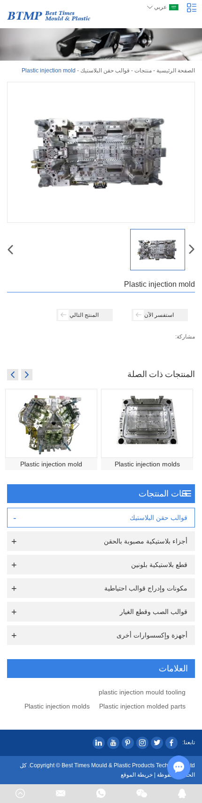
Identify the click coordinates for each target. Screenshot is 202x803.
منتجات (143, 70)
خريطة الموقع (137, 775)
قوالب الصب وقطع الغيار (153, 611)
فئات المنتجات (163, 493)
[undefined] (101, 152)
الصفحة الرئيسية (175, 70)
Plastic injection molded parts (142, 706)
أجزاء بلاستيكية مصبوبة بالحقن (145, 541)
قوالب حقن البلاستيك (105, 70)
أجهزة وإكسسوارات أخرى (152, 635)
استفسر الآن (159, 315)
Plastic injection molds (147, 464)
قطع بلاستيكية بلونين (159, 564)
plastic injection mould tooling (142, 692)
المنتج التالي (84, 315)
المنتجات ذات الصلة (161, 374)
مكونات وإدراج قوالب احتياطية (145, 588)
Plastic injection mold (51, 464)
